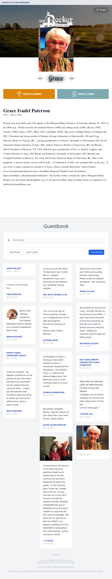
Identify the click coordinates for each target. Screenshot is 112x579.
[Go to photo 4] (58, 459)
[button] (56, 448)
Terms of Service (63, 562)
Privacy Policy (48, 562)
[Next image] (69, 448)
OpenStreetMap (59, 567)
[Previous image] (42, 448)
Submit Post (96, 252)
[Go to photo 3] (56, 459)
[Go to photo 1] (53, 459)
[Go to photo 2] (55, 459)
